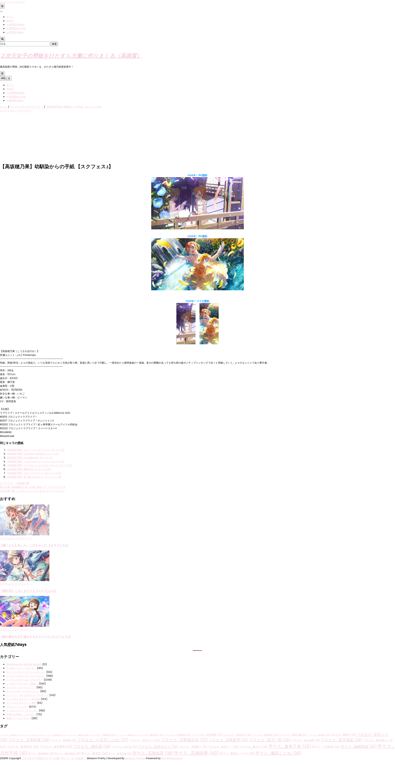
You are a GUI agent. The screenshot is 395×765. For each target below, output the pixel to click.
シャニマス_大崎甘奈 (78, 735)
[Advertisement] (197, 137)
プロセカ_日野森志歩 (184, 740)
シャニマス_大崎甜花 (103, 734)
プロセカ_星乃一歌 (270, 739)
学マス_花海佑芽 (153, 753)
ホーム (10, 17)
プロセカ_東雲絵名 (23, 747)
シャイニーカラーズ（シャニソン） (26, 672)
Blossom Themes (135, 758)
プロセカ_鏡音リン (223, 747)
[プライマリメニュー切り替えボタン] (2, 73)
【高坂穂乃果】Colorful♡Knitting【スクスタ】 (33, 454)
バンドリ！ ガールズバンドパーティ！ (27, 695)
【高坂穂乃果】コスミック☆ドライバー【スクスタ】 (35, 450)
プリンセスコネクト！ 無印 (21, 703)
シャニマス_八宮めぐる (32, 735)
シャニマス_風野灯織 (293, 734)
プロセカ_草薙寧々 (193, 747)
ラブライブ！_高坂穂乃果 (14, 483)
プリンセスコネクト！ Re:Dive (23, 699)
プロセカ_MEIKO (343, 735)
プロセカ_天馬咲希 (29, 739)
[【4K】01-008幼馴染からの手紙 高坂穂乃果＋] (197, 289)
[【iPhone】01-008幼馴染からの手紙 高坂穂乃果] (186, 343)
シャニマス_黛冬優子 (318, 735)
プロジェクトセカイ (17, 707)
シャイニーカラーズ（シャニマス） (26, 676)
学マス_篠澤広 (94, 753)
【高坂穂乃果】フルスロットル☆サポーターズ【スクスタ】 (39, 465)
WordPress (168, 758)
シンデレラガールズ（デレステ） (24, 680)
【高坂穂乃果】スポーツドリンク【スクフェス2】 (34, 473)
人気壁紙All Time (16, 28)
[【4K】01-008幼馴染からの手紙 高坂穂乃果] (197, 228)
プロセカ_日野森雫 (228, 740)
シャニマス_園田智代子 (55, 735)
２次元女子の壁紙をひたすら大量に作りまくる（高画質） (71, 55)
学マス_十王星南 (326, 747)
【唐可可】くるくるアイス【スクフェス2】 (28, 591)
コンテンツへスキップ (12, 2)
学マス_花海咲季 (196, 753)
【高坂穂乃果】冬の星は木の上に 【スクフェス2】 (34, 477)
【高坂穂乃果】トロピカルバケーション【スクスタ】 (35, 461)
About (10, 21)
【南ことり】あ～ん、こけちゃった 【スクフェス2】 (34, 545)
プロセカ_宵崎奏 (63, 740)
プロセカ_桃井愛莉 (56, 747)
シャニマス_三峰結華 (10, 735)
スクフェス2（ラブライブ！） (16, 111)
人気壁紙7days (14, 32)
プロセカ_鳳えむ (254, 747)
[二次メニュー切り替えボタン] (2, 6)
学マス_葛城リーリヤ (237, 753)
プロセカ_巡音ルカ (144, 740)
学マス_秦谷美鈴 (68, 753)
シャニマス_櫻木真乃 (237, 734)
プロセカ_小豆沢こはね (102, 740)
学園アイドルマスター (18, 718)
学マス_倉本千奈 (290, 746)
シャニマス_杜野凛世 (206, 735)
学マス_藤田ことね (278, 753)
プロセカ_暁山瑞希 (305, 740)
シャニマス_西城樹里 (265, 734)
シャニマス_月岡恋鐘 (177, 734)
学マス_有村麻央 (41, 753)
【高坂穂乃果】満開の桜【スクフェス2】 (29, 469)
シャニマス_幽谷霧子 (151, 734)
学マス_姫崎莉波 (359, 746)
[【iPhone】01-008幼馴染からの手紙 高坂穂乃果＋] (209, 343)
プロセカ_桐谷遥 (92, 746)
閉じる (6, 78)
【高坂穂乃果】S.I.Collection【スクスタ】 (30, 457)
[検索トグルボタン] (2, 39)
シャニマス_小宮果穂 (126, 735)
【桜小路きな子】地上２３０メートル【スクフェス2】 (36, 636)
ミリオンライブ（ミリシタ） (22, 710)
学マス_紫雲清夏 (120, 753)
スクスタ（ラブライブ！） (21, 687)
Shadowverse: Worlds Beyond (24, 664)
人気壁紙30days (15, 24)
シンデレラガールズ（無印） (22, 683)
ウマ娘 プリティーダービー (21, 668)
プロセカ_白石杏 (124, 747)
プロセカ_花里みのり (158, 746)
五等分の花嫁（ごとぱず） (21, 714)
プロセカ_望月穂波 (341, 739)
